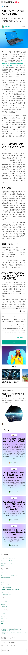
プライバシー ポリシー (6, 629)
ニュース (9, 638)
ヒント (14, 435)
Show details (19, 337)
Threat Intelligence (6, 587)
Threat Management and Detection (10, 589)
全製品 (2, 565)
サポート (3, 597)
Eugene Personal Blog (10, 642)
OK (14, 342)
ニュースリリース (5, 616)
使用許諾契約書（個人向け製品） (8, 630)
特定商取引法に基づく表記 (21, 632)
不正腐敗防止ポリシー (16, 629)
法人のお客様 (4, 569)
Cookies (3, 633)
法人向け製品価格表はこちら (8, 594)
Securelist (3, 642)
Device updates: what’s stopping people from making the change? (14, 63)
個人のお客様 (4, 601)
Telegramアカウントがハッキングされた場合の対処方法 (14, 532)
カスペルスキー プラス (6, 560)
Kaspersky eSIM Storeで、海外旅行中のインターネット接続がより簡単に (14, 475)
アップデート (6, 6)
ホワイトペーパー (5, 618)
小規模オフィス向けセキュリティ (9, 592)
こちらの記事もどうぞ (8, 390)
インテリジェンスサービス (7, 582)
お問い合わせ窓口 (5, 606)
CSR (2, 623)
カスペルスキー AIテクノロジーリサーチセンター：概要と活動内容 (10, 381)
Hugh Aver (7, 26)
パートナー (20, 637)
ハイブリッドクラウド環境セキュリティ (10, 575)
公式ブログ (4, 638)
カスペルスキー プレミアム (7, 563)
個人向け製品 (4, 554)
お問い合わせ (4, 637)
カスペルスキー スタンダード (8, 558)
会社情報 (3, 613)
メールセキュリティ (5, 580)
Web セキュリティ (5, 577)
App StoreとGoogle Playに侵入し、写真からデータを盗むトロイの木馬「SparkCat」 (14, 505)
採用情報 (3, 621)
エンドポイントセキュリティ (8, 572)
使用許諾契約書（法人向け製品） (8, 632)
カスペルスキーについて (7, 610)
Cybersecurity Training (6, 584)
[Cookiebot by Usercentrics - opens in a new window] (19, 311)
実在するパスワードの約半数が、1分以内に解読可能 (14, 440)
